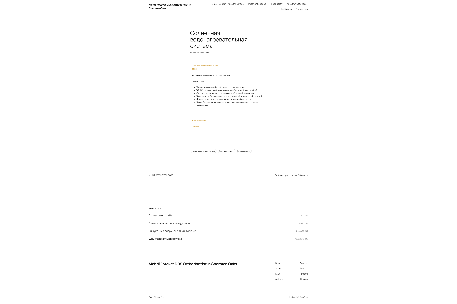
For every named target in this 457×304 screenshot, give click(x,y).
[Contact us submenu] (307, 9)
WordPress (304, 297)
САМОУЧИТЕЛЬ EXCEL (163, 175)
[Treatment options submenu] (267, 4)
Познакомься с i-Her (161, 215)
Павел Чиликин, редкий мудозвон (169, 223)
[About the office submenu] (245, 4)
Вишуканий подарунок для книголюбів (172, 231)
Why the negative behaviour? (166, 238)
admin (200, 52)
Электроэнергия (243, 151)
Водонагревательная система (203, 151)
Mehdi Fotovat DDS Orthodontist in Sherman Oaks (193, 263)
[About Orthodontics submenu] (307, 4)
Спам (207, 52)
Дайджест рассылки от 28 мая (290, 175)
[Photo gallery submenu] (284, 4)
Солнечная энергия (226, 151)
